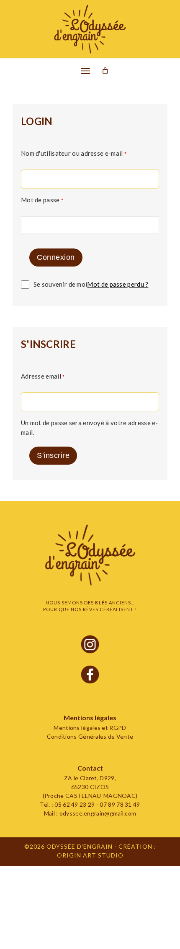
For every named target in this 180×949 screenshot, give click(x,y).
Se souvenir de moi (60, 284)
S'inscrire (53, 455)
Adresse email (43, 376)
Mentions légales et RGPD (90, 727)
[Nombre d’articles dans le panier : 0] (105, 71)
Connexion (56, 257)
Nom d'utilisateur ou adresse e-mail (74, 153)
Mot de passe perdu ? (117, 284)
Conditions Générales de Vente (90, 736)
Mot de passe (42, 200)
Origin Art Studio (90, 855)
